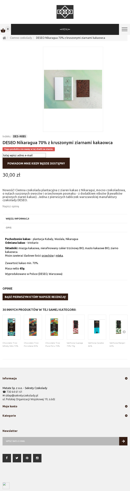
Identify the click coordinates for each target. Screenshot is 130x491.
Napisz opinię (11, 206)
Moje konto (10, 406)
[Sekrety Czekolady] (65, 12)
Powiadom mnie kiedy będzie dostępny (36, 163)
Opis (9, 227)
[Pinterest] (27, 458)
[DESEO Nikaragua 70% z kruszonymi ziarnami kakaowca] (73, 89)
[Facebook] (7, 458)
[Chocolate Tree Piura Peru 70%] (54, 327)
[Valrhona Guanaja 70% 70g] (76, 327)
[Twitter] (17, 458)
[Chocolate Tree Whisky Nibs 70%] (11, 327)
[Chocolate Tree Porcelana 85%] (33, 327)
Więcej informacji (17, 218)
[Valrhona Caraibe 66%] (97, 327)
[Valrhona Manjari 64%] (118, 327)
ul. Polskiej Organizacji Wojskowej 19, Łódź (29, 399)
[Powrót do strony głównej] (4, 38)
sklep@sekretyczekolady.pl (21, 395)
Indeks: (7, 136)
